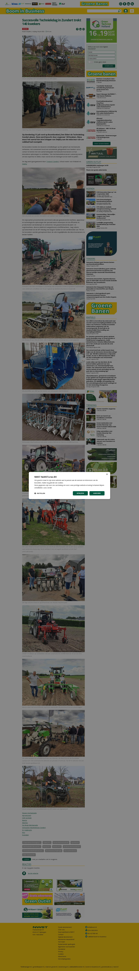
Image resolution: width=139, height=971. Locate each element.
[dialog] (69, 485)
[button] (39, 493)
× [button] (107, 474)
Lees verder (47, 488)
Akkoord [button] (97, 493)
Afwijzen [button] (80, 493)
